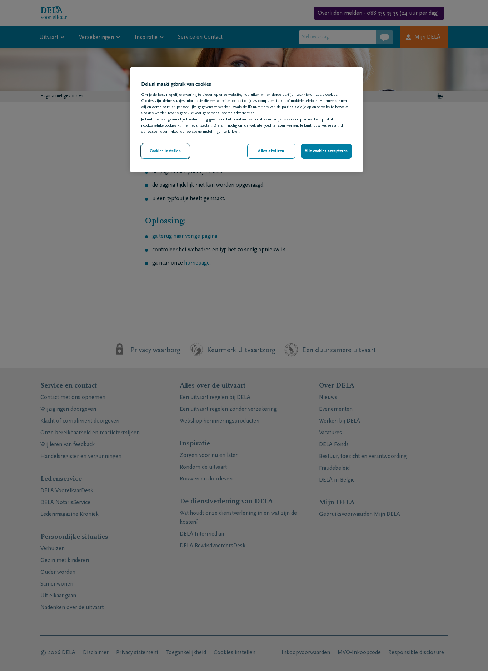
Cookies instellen (165, 151)
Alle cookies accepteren (326, 151)
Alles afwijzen (271, 151)
